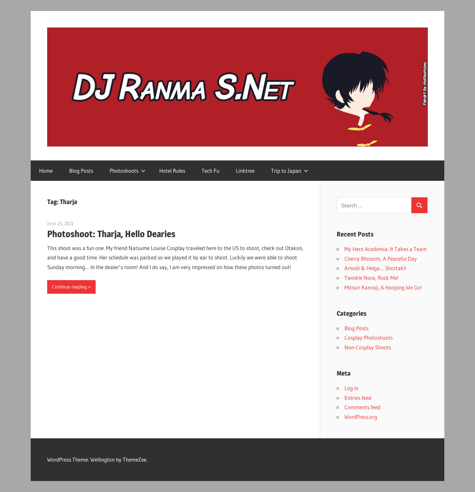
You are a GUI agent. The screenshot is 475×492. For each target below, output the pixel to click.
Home (46, 170)
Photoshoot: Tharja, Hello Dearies (111, 233)
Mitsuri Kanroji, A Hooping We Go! (383, 287)
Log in (351, 388)
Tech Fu (210, 170)
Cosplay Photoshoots (368, 337)
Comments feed (362, 407)
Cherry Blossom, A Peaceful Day (380, 258)
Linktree (245, 170)
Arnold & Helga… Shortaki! (375, 268)
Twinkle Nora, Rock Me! (371, 277)
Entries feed (357, 397)
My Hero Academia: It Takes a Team (385, 249)
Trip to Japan (286, 170)
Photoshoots (124, 170)
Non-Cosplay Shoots (367, 347)
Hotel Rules (172, 170)
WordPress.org (360, 416)
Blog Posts (81, 170)
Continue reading (69, 287)
